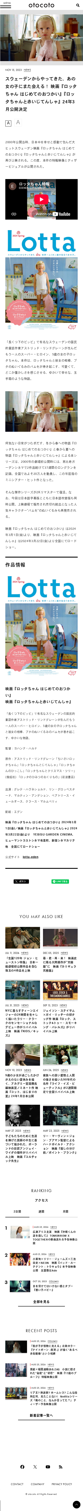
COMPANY (37, 1484)
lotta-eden (30, 857)
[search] (78, 5)
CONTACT (17, 1484)
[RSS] (60, 1467)
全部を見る (41, 1302)
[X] (35, 1467)
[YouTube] (48, 1467)
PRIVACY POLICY (62, 1484)
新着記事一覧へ (41, 1415)
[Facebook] (22, 1467)
